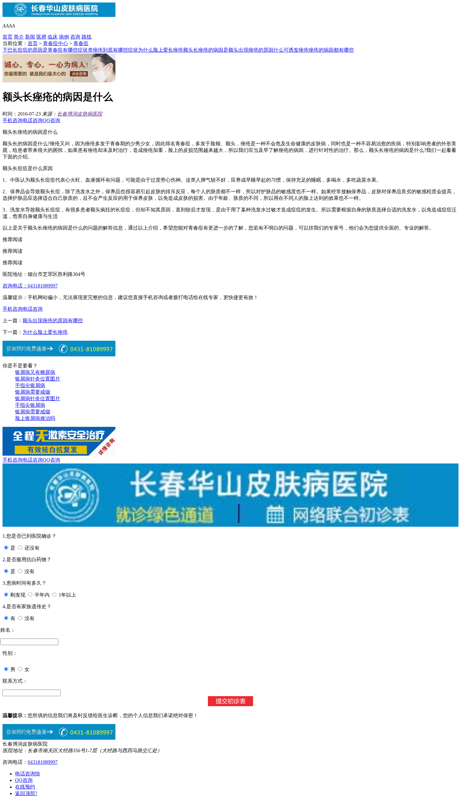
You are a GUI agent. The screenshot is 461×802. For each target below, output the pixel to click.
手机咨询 (13, 120)
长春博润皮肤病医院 (79, 113)
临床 (53, 36)
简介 (19, 36)
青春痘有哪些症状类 (70, 50)
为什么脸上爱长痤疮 (160, 50)
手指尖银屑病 (30, 385)
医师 (41, 36)
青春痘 (80, 43)
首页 (8, 36)
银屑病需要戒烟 (32, 392)
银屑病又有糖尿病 (35, 372)
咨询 (75, 36)
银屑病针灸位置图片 (37, 378)
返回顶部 (26, 793)
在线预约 (25, 786)
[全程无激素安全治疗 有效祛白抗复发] (59, 454)
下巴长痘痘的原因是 (25, 50)
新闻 (30, 36)
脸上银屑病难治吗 (35, 418)
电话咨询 (33, 120)
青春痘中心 (55, 43)
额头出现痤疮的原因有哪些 (53, 320)
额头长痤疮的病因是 (205, 50)
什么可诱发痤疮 (291, 50)
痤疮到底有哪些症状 (115, 50)
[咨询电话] (59, 738)
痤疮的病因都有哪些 (331, 50)
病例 (64, 36)
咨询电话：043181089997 (30, 285)
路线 (87, 36)
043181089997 (43, 762)
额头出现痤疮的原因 (250, 50)
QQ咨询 (51, 120)
